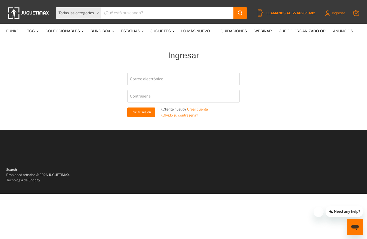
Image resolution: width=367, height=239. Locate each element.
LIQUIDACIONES (232, 31)
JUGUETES (161, 31)
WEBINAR (263, 31)
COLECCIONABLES (63, 31)
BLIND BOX (100, 31)
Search (11, 170)
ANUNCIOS (343, 31)
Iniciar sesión (141, 112)
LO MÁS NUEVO (195, 31)
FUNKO (12, 31)
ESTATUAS (131, 31)
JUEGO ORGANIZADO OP (302, 31)
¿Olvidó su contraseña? (179, 115)
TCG (31, 31)
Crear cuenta (197, 109)
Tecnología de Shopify (23, 180)
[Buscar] (240, 13)
